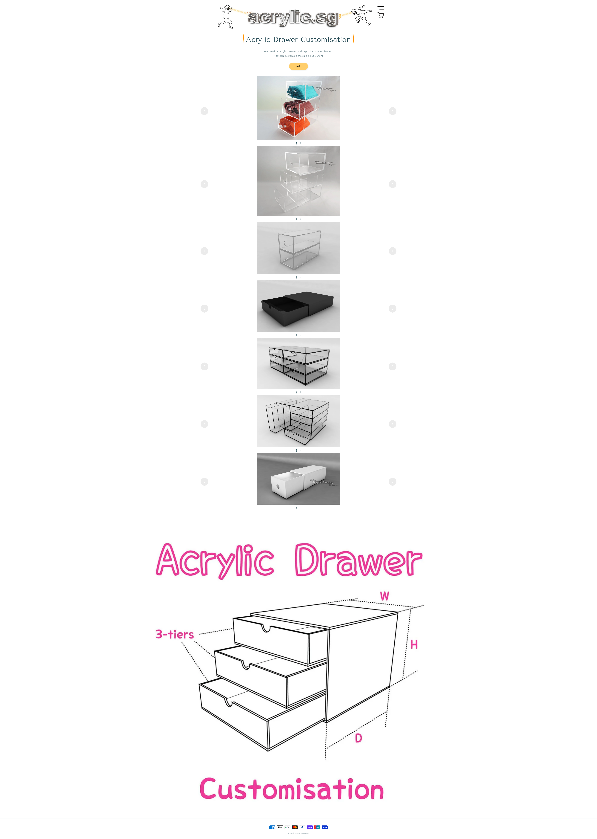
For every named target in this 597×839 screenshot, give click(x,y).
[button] (380, 8)
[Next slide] (392, 111)
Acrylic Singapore (302, 833)
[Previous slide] (204, 111)
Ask (298, 66)
